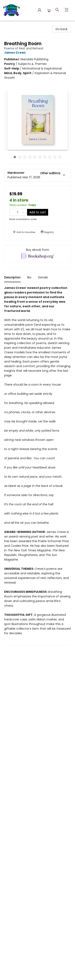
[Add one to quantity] (23, 212)
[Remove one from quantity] (12, 212)
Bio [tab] (29, 277)
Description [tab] (12, 277)
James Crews (15, 52)
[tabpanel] (37, 465)
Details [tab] (43, 277)
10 (60, 157)
